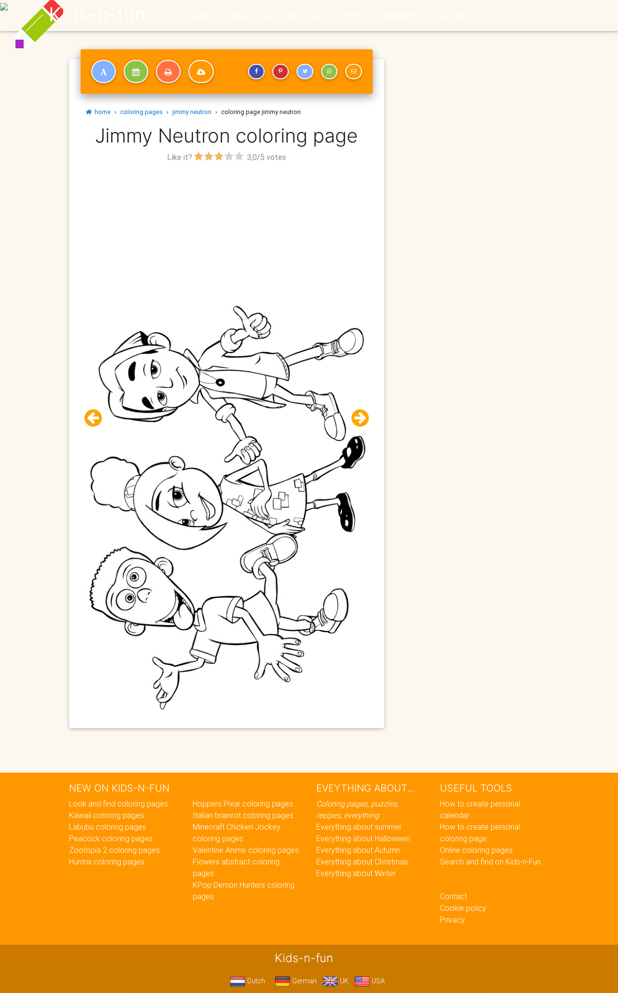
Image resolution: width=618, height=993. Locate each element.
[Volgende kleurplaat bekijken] (356, 418)
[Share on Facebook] (256, 71)
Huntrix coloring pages (106, 861)
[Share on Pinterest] (280, 71)
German (303, 981)
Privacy (452, 919)
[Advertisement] (227, 232)
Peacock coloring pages (111, 838)
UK (343, 981)
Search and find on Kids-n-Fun (490, 861)
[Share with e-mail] (353, 71)
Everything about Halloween (363, 838)
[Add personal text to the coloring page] (103, 71)
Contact (453, 896)
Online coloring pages (476, 850)
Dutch (255, 981)
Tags (439, 15)
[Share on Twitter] (304, 71)
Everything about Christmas (362, 861)
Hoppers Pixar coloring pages (243, 803)
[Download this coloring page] (201, 71)
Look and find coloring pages (118, 803)
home (101, 112)
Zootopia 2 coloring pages (114, 850)
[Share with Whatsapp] (329, 71)
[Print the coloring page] (168, 71)
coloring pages (141, 112)
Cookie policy (463, 908)
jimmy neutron (191, 112)
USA (377, 981)
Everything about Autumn (358, 850)
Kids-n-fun (97, 14)
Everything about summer (359, 827)
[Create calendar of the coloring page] (136, 71)
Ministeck (355, 15)
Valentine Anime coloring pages (246, 850)
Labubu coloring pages (107, 827)
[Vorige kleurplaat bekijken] (97, 418)
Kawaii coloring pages (106, 815)
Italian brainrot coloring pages (243, 815)
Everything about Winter (356, 873)
